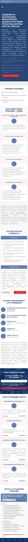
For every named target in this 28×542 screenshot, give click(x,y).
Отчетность (19, 83)
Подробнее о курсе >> (19, 535)
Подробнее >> (22, 416)
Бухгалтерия (12, 83)
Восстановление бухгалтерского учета (14, 464)
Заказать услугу (20, 292)
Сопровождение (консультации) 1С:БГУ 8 (14, 401)
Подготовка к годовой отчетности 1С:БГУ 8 (14, 440)
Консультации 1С (5, 83)
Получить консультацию (11, 75)
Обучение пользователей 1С (14, 420)
